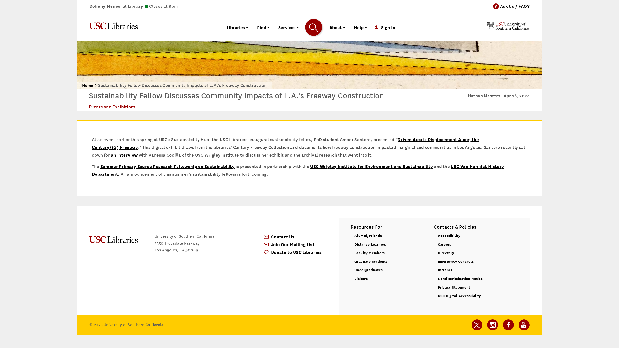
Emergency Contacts (456, 261)
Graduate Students (371, 261)
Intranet (445, 270)
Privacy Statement (454, 287)
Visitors (361, 278)
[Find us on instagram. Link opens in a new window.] (492, 324)
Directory (446, 253)
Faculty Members (369, 253)
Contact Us (283, 236)
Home (87, 85)
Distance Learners (370, 244)
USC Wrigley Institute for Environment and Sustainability (371, 166)
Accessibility (449, 235)
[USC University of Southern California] (508, 29)
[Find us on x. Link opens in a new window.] (477, 324)
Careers (444, 244)
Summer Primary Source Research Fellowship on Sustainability (167, 166)
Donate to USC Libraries (296, 252)
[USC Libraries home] (113, 27)
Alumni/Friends (368, 235)
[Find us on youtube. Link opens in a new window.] (524, 324)
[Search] (313, 27)
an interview (124, 155)
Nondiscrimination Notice (460, 278)
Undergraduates (368, 270)
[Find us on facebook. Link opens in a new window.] (508, 324)
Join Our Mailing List (293, 244)
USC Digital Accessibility (459, 296)
